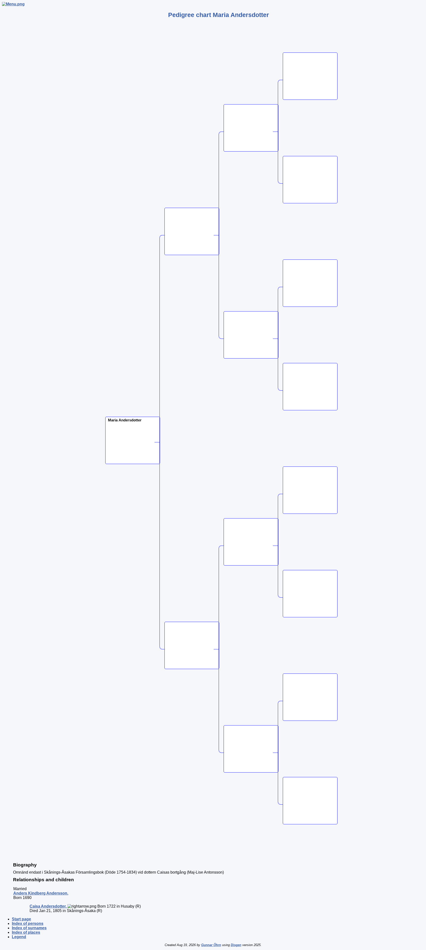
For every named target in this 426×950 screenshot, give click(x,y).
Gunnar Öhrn (211, 945)
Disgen (236, 945)
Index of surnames (29, 928)
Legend (19, 937)
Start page (21, 919)
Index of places (26, 932)
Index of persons (27, 923)
